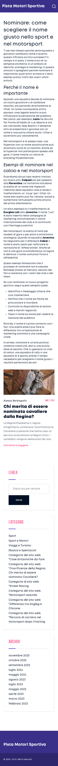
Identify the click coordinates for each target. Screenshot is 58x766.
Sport (12, 536)
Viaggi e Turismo (20, 545)
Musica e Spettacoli (22, 550)
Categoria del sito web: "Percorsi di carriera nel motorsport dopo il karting (27, 617)
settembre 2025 (19, 665)
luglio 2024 (16, 670)
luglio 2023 (16, 684)
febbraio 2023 (18, 704)
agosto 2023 (17, 679)
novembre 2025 (19, 655)
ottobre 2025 (17, 660)
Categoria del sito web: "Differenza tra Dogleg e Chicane (25, 604)
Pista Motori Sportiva (23, 6)
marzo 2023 (16, 699)
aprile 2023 (16, 694)
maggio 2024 (17, 675)
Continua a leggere (16, 445)
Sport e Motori (18, 541)
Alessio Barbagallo (15, 401)
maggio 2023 (17, 689)
